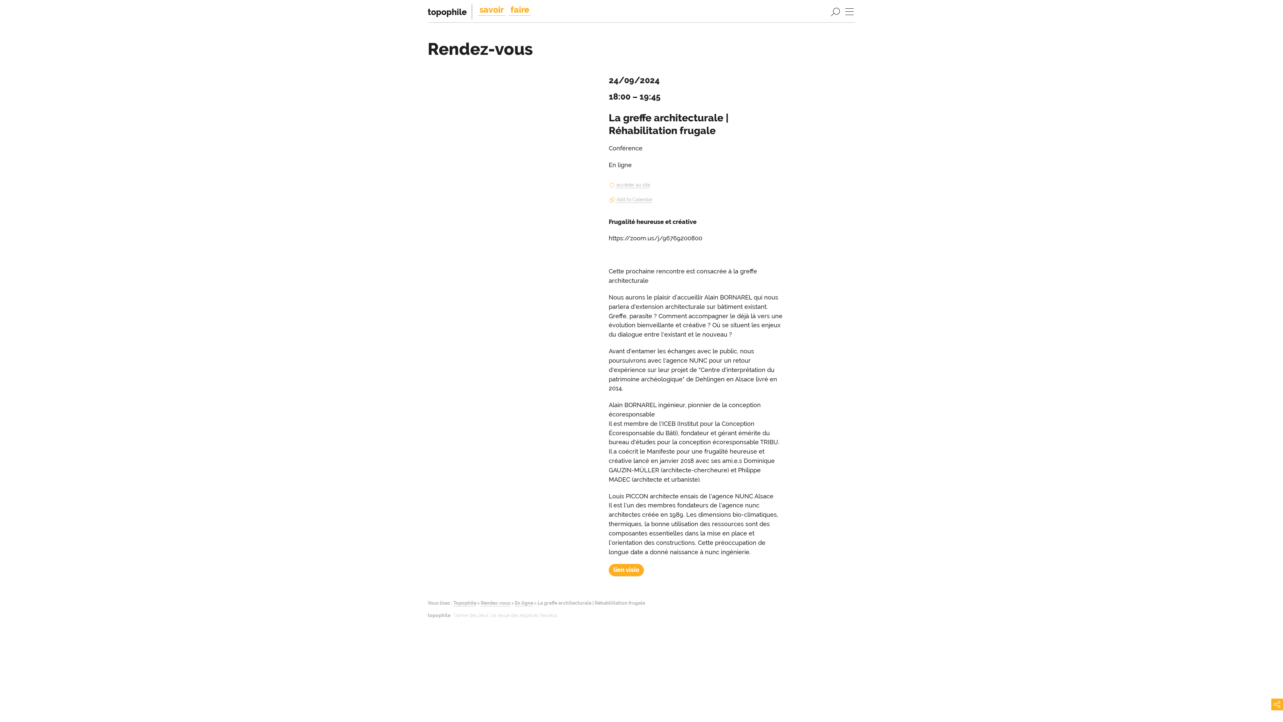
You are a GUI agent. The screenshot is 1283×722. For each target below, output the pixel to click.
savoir (491, 10)
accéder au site (633, 185)
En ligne (524, 603)
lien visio (626, 569)
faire (520, 10)
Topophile (464, 603)
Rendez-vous (496, 603)
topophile (447, 12)
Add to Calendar (634, 199)
